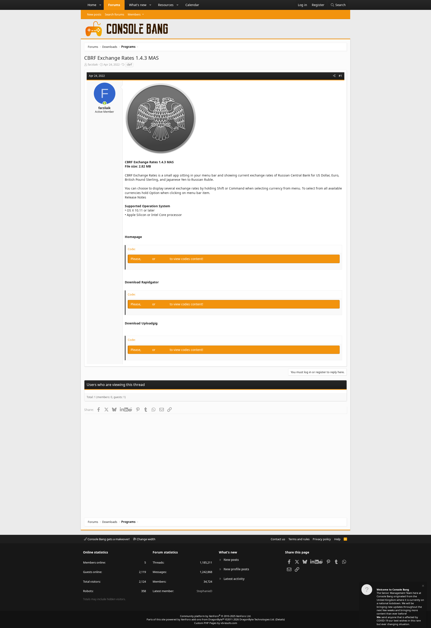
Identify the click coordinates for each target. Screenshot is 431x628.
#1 (340, 76)
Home (92, 5)
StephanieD (204, 591)
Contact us (278, 539)
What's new (137, 5)
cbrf (129, 64)
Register (163, 259)
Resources (166, 5)
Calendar (192, 5)
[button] (100, 5)
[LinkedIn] (122, 409)
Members (134, 14)
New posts (94, 14)
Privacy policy (322, 539)
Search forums (114, 14)
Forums (114, 5)
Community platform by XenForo (215, 616)
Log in (147, 259)
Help (337, 539)
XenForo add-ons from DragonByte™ (202, 619)
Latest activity (234, 579)
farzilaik (93, 64)
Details (280, 619)
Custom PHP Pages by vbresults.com (215, 623)
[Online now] (105, 103)
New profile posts (236, 569)
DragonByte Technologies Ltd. (257, 619)
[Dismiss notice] (422, 586)
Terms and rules (299, 539)
